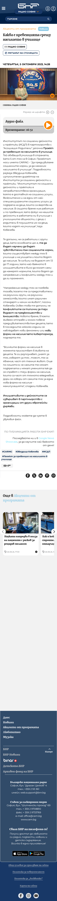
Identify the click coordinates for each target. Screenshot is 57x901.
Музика (8, 737)
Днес (6, 717)
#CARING (7, 451)
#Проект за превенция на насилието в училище (24, 458)
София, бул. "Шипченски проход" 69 (28, 805)
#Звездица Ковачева (27, 451)
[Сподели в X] (34, 475)
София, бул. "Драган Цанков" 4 (28, 785)
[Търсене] (48, 19)
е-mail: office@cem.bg (28, 816)
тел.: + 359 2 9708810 (28, 808)
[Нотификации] (47, 8)
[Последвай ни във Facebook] (21, 896)
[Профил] (53, 8)
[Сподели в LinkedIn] (40, 475)
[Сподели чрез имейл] (53, 475)
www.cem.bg (28, 819)
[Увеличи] (47, 112)
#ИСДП (46, 451)
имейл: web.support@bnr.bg (29, 792)
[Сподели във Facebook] (27, 475)
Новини (8, 722)
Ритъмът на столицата (23, 53)
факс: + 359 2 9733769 (28, 812)
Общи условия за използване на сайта (28, 865)
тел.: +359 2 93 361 (28, 789)
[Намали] (52, 112)
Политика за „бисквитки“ (28, 878)
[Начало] (28, 6)
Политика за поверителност (28, 872)
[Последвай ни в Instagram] (28, 896)
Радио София (16, 46)
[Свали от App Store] (20, 853)
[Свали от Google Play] (36, 853)
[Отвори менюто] (3, 8)
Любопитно (11, 732)
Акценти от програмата (19, 28)
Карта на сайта (28, 885)
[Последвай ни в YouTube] (36, 896)
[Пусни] (48, 125)
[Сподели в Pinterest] (47, 475)
